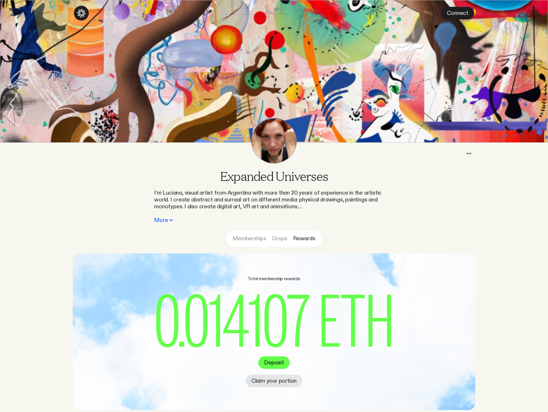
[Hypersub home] (81, 13)
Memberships (249, 238)
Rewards (304, 238)
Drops (279, 238)
